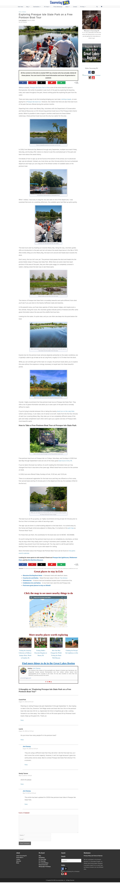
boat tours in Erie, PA (65, 461)
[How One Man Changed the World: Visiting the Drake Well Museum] (56, 646)
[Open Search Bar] (97, 7)
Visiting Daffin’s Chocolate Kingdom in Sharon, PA (40, 652)
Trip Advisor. (64, 578)
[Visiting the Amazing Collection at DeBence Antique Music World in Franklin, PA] (25, 646)
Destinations (36, 6)
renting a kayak (66, 99)
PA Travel (46, 6)
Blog (27, 6)
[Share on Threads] (41, 82)
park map (71, 528)
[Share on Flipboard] (52, 82)
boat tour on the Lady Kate (65, 411)
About (67, 6)
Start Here (20, 6)
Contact (75, 6)
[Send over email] (61, 82)
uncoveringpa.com (25, 678)
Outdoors (24, 11)
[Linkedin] (51, 681)
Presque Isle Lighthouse (61, 557)
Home (20, 11)
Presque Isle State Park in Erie (39, 87)
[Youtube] (49, 681)
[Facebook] (45, 681)
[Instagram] (47, 681)
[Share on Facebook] (23, 82)
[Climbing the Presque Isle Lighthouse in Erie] (71, 646)
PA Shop (82, 6)
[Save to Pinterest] (32, 82)
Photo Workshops (58, 6)
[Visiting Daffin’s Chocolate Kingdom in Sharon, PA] (40, 646)
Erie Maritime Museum (35, 560)
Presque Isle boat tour (34, 102)
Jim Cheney (27, 746)
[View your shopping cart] (101, 7)
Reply (22, 720)
